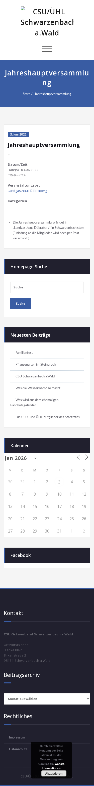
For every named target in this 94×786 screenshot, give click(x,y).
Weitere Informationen (53, 766)
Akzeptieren (53, 773)
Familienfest (24, 353)
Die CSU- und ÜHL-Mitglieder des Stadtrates (48, 417)
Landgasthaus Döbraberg (27, 190)
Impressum (17, 737)
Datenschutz (18, 749)
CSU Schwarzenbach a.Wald (35, 376)
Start (26, 94)
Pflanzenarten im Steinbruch (36, 364)
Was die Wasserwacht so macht (38, 388)
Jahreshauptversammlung (53, 94)
